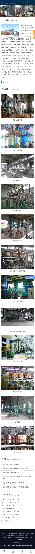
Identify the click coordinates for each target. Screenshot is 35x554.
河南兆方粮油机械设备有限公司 (16, 533)
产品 (22, 553)
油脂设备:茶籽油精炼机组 (17, 331)
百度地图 (31, 533)
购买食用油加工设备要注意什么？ (13, 472)
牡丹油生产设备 (17, 301)
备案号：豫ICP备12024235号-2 (17, 542)
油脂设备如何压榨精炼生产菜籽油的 (13, 483)
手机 (13, 553)
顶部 (30, 553)
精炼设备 (17, 422)
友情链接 (6, 521)
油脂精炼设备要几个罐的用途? (12, 464)
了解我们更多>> (6, 82)
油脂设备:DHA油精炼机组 (17, 271)
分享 (4, 553)
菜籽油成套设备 (17, 150)
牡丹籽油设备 (17, 210)
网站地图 (27, 533)
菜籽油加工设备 (17, 361)
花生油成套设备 (17, 120)
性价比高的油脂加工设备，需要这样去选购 (16, 487)
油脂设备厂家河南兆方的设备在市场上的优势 (16, 468)
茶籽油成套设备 (17, 241)
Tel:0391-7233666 (17, 539)
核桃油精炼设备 (17, 392)
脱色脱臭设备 (17, 452)
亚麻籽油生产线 (17, 180)
